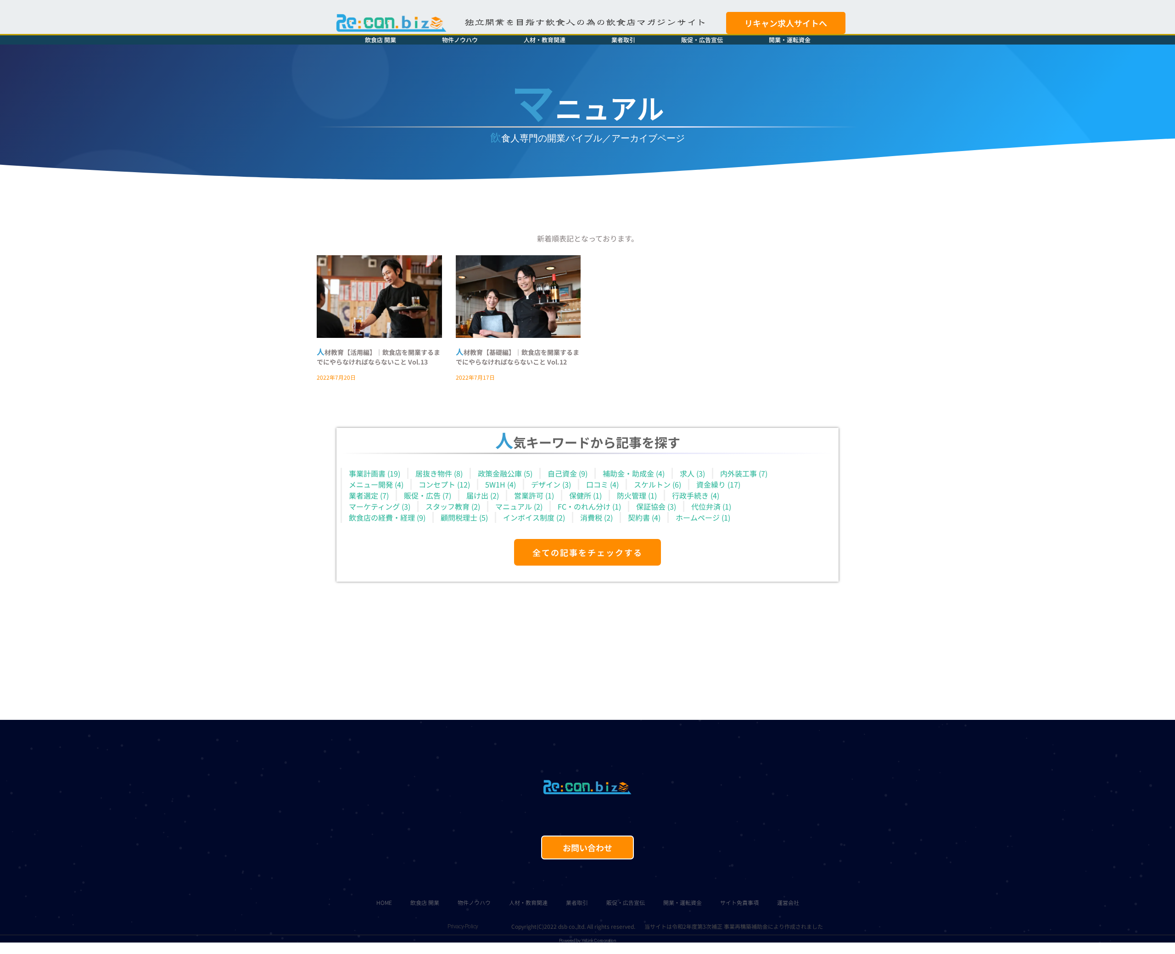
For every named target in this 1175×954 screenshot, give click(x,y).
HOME (384, 902)
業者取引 (623, 39)
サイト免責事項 (739, 902)
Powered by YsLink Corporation (587, 940)
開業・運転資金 (790, 39)
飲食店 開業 (380, 39)
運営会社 (788, 902)
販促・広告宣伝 (702, 39)
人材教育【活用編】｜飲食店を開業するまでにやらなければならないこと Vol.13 (378, 357)
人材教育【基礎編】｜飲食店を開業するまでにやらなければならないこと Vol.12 (517, 357)
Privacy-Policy (463, 926)
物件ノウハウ (460, 39)
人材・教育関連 (544, 39)
